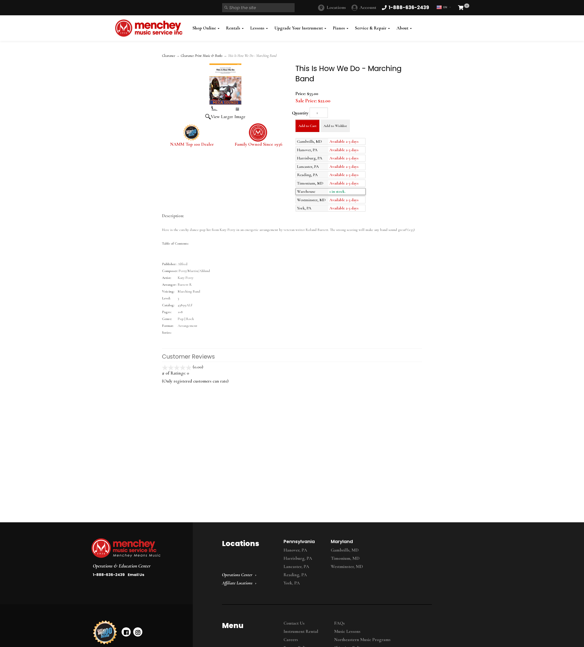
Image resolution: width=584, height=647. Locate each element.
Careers (291, 639)
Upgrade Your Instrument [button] (299, 28)
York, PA (292, 583)
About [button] (402, 28)
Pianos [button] (339, 28)
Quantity (300, 113)
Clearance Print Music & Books (201, 55)
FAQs (339, 623)
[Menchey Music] (137, 548)
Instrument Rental (301, 631)
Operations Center (237, 575)
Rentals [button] (233, 28)
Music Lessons (347, 631)
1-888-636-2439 (109, 574)
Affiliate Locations (237, 583)
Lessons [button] (258, 28)
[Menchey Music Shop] (150, 28)
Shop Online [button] (205, 28)
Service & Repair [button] (371, 28)
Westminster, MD (347, 566)
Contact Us (294, 623)
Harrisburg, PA (298, 558)
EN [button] (445, 7)
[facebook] (126, 631)
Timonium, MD (345, 558)
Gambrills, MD (345, 550)
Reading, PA (295, 575)
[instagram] (137, 631)
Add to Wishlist (335, 126)
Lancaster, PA (296, 566)
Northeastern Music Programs (362, 639)
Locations (336, 7)
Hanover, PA (295, 550)
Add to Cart (307, 126)
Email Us (136, 574)
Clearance (168, 55)
